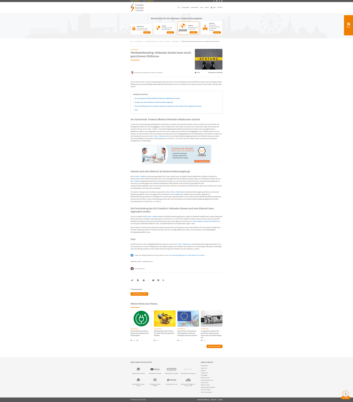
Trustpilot (147, 1)
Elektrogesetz (175, 41)
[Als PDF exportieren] (138, 280)
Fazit (136, 110)
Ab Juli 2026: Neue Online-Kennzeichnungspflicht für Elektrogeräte (140, 333)
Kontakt (220, 399)
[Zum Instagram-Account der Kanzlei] (163, 280)
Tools (201, 7)
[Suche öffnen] (179, 7)
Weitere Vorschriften (164, 41)
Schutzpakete (185, 7)
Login (214, 7)
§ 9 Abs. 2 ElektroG (159, 136)
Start (132, 41)
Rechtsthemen (139, 41)
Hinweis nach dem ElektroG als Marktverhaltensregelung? (154, 102)
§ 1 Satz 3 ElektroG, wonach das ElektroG (204, 221)
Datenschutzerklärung (203, 399)
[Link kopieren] (132, 280)
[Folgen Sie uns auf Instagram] (219, 1)
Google (136, 1)
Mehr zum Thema (214, 346)
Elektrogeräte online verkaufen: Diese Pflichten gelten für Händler (164, 333)
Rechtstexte (194, 7)
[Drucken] (143, 280)
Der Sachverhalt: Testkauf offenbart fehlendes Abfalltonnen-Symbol (157, 98)
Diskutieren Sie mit (139, 294)
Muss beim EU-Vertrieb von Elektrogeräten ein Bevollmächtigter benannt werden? (187, 333)
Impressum (213, 399)
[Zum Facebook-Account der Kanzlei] (158, 280)
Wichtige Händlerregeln (151, 41)
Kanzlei (207, 7)
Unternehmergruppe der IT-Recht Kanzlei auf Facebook (188, 255)
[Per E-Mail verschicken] (153, 280)
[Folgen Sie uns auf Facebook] (221, 1)
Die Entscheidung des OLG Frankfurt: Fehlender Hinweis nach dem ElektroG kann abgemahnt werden (168, 106)
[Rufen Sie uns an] (214, 1)
